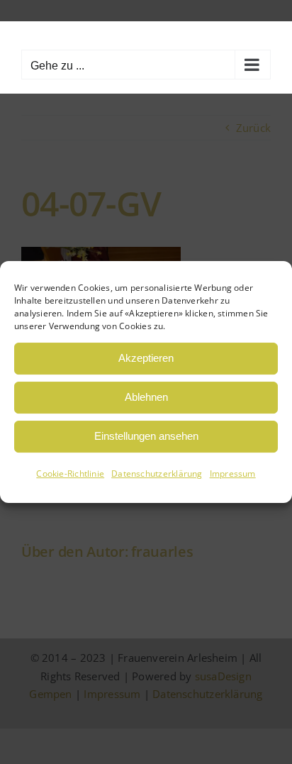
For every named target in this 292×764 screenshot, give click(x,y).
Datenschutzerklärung (157, 473)
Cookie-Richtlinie (70, 473)
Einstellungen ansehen (146, 436)
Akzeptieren (146, 358)
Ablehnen (146, 397)
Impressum (233, 473)
